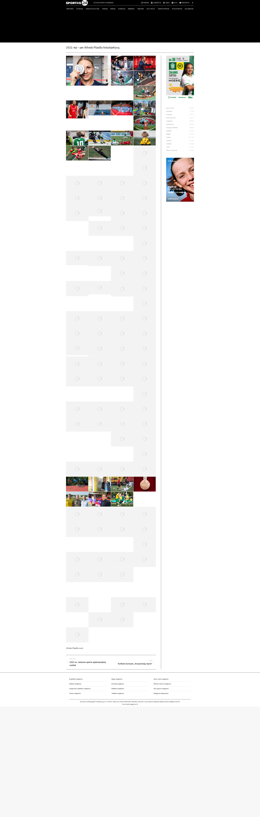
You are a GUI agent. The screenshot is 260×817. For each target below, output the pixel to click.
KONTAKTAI (185, 3)
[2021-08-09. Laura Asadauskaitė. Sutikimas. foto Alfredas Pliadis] (88, 71)
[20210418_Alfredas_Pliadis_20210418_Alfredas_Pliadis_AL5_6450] (99, 153)
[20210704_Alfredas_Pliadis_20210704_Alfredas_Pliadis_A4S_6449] (99, 363)
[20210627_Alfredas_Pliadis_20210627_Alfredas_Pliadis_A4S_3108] (122, 333)
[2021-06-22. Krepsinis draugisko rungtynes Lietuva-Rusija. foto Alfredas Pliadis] (144, 288)
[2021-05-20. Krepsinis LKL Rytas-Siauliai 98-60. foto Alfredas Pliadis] (77, 198)
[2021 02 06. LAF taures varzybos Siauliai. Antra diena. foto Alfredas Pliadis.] (144, 78)
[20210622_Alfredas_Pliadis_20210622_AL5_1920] (122, 288)
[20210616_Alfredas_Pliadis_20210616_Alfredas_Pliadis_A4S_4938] (122, 273)
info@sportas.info (174, 702)
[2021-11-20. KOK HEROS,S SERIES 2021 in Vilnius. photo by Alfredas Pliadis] (77, 604)
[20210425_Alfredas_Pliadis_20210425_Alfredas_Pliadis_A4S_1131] (144, 153)
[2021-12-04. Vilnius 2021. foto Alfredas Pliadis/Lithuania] (122, 619)
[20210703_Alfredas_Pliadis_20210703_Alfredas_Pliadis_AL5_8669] (144, 348)
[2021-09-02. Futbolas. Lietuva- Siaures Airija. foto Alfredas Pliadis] (77, 469)
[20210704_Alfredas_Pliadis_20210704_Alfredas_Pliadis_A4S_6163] (77, 363)
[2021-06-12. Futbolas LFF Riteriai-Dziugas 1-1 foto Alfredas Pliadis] (122, 258)
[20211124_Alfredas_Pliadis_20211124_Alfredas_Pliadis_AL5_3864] (122, 604)
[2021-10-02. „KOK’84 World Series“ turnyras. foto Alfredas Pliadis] (77, 529)
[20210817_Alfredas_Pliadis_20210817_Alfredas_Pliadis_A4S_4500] (77, 424)
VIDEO (167, 3)
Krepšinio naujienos (76, 679)
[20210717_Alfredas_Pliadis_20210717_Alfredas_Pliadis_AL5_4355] (144, 378)
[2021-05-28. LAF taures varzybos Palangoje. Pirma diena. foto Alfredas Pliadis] (122, 198)
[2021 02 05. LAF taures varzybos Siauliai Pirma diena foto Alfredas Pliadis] (122, 78)
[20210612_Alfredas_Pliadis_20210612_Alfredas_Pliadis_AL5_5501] (99, 258)
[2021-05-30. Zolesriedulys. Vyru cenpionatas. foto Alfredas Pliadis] (77, 213)
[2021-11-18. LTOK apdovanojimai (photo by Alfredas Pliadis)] (122, 589)
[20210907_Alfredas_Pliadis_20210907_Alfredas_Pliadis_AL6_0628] (77, 484)
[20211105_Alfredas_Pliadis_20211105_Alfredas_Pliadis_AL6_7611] (99, 574)
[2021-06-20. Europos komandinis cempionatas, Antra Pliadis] (77, 288)
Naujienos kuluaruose (161, 693)
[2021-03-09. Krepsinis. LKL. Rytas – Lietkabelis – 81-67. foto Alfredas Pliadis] (122, 107)
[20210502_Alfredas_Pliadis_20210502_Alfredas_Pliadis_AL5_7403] (144, 183)
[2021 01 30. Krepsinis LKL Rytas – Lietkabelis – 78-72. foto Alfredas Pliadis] (144, 63)
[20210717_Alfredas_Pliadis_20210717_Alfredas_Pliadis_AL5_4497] (144, 393)
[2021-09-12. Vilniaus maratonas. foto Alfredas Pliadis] (144, 499)
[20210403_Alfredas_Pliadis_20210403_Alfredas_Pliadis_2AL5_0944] (122, 138)
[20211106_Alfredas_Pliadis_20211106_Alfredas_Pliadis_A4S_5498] (122, 574)
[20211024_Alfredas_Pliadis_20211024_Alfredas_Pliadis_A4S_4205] (122, 559)
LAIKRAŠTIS (157, 3)
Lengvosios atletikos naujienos (79, 689)
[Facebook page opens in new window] (192, 2)
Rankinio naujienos (117, 689)
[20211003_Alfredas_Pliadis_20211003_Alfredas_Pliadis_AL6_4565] (122, 529)
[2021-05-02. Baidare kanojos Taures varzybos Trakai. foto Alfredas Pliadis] (122, 183)
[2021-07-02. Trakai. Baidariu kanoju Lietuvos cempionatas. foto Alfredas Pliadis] (99, 348)
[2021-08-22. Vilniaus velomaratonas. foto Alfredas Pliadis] (122, 424)
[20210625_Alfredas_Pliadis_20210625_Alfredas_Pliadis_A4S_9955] (77, 318)
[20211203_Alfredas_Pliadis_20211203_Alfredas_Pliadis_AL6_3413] (99, 619)
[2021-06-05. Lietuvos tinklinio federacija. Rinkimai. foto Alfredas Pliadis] (99, 228)
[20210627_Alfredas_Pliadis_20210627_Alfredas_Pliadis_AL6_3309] (144, 333)
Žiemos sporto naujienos (162, 684)
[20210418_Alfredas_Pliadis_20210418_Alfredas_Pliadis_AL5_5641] (144, 138)
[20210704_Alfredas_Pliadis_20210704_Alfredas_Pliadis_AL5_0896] (122, 363)
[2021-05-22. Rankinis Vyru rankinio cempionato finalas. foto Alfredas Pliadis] (99, 198)
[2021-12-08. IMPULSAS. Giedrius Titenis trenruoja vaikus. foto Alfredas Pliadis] (144, 619)
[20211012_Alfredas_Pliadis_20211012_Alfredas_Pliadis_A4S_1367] (144, 544)
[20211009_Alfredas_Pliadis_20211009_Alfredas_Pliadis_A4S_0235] (144, 529)
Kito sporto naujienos (161, 689)
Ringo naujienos (116, 679)
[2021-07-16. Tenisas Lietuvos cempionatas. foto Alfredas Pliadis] (122, 378)
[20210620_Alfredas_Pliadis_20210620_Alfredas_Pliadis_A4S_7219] (99, 287)
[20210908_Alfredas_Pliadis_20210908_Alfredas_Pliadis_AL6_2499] (144, 484)
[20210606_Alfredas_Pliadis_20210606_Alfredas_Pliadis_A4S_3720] (144, 243)
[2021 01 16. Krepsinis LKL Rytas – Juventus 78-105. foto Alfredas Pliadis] (122, 63)
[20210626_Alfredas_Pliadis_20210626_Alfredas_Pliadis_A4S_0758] (99, 318)
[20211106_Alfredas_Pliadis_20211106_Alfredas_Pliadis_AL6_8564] (144, 574)
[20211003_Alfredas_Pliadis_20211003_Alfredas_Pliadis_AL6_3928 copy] (99, 529)
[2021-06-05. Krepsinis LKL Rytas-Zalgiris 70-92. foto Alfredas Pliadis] (122, 228)
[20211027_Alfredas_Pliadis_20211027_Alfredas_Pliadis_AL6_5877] (77, 574)
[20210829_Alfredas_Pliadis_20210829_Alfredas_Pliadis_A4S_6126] (144, 454)
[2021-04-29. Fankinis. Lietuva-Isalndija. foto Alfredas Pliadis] (77, 183)
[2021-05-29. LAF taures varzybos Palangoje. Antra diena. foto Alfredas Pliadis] (144, 198)
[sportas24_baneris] (180, 201)
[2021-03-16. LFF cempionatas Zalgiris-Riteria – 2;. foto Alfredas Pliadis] (144, 123)
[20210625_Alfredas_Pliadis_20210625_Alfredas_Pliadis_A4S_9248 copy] (144, 303)
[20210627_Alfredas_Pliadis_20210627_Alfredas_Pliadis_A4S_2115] (77, 333)
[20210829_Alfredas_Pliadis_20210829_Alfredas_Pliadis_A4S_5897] (144, 439)
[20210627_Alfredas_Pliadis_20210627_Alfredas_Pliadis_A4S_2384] (99, 333)
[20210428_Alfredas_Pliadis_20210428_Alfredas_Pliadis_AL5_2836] (144, 168)
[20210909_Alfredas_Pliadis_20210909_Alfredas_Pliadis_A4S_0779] (99, 499)
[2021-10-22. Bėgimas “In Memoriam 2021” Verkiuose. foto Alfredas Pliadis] (99, 559)
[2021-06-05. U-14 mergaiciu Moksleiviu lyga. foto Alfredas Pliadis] (144, 213)
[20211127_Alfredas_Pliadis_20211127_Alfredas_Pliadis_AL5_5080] (144, 604)
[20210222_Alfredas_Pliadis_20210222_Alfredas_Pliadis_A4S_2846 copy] (77, 109)
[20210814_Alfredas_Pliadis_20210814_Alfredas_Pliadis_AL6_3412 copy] (99, 409)
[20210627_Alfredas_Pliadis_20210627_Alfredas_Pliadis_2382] (122, 318)
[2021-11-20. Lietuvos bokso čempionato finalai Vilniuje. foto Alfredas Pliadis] (144, 589)
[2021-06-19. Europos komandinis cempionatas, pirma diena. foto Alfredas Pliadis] (144, 273)
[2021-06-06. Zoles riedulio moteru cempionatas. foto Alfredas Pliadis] (144, 228)
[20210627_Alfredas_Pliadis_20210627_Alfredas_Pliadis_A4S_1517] (144, 318)
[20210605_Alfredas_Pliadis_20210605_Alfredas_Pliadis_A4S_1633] (122, 213)
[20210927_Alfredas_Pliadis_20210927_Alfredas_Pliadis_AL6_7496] (122, 514)
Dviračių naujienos (117, 684)
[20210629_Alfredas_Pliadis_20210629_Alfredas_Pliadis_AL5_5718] (77, 348)
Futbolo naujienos (75, 684)
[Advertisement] (130, 27)
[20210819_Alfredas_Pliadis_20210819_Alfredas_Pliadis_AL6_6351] (99, 424)
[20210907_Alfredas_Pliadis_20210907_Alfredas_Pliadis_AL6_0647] (99, 484)
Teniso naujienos (75, 693)
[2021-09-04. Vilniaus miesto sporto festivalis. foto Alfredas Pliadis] (122, 469)
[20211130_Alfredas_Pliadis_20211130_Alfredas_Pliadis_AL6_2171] (77, 619)
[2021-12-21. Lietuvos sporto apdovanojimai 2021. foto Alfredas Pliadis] (77, 634)
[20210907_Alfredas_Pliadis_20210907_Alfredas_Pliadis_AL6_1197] (122, 484)
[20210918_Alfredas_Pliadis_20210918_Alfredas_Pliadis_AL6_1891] (77, 514)
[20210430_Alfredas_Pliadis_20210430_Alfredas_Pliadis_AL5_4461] (99, 183)
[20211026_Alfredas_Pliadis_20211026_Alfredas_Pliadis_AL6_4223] (144, 559)
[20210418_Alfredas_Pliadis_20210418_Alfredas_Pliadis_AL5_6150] (77, 153)
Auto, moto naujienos (161, 679)
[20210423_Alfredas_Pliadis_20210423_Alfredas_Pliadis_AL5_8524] (122, 153)
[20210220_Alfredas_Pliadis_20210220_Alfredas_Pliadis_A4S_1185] (144, 93)
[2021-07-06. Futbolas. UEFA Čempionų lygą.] (144, 363)
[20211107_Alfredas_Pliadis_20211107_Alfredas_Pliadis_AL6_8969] (99, 589)
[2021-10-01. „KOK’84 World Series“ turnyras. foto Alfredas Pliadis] (144, 514)
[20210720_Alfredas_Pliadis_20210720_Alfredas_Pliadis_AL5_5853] (77, 409)
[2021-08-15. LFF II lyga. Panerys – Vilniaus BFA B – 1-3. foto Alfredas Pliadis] (122, 409)
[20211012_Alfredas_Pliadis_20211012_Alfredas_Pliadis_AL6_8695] (77, 559)
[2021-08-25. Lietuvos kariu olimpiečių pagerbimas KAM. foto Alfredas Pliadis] (122, 439)
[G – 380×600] (180, 99)
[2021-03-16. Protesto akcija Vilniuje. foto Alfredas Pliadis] (144, 107)
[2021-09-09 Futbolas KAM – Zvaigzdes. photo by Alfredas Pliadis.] (77, 499)
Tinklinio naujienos (117, 693)
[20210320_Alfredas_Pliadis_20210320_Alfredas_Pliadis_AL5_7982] (99, 138)
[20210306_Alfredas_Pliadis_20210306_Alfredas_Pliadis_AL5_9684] (99, 107)
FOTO (175, 3)
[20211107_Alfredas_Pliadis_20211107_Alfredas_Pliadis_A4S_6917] (77, 589)
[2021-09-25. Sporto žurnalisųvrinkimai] (99, 514)
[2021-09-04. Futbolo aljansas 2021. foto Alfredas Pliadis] (99, 469)
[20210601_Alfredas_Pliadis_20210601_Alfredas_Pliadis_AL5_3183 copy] (99, 211)
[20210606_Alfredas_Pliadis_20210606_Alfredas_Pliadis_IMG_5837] (77, 258)
